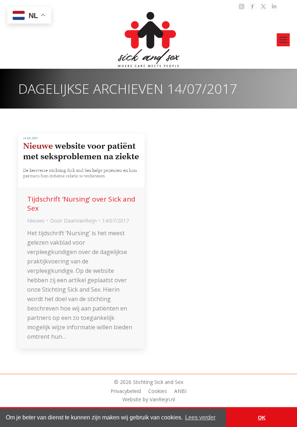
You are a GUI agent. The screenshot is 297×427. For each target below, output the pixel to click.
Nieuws (36, 220)
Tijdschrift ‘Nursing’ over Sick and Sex (81, 203)
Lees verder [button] (200, 417)
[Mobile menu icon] (283, 39)
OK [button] (261, 417)
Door (73, 220)
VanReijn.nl (162, 399)
